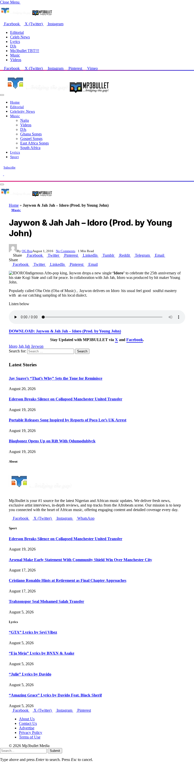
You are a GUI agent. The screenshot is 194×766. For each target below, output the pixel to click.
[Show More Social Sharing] (166, 255)
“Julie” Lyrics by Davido (30, 674)
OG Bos (27, 251)
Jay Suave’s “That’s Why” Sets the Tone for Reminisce (55, 378)
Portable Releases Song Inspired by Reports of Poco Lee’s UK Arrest (67, 420)
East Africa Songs (34, 143)
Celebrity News (22, 111)
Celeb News (20, 37)
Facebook (134, 340)
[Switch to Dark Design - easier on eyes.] (2, 174)
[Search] (1, 178)
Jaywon (37, 346)
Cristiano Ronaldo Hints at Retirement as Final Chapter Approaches (67, 580)
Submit (55, 751)
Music (15, 55)
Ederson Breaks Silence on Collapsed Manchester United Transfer (65, 399)
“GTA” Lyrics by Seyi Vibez (33, 632)
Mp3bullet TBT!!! (24, 51)
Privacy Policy (30, 732)
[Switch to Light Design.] (5, 174)
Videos (15, 60)
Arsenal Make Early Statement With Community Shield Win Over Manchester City (80, 560)
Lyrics (15, 41)
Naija (24, 120)
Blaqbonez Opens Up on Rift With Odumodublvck (52, 441)
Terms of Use (29, 737)
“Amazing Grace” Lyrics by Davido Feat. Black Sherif (55, 695)
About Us (27, 719)
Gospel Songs (31, 138)
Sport (14, 157)
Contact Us (28, 723)
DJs (13, 46)
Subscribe (9, 167)
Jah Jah (24, 346)
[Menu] (2, 95)
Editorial (17, 32)
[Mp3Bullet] (57, 93)
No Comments (65, 251)
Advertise (26, 728)
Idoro (13, 346)
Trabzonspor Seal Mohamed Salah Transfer (46, 601)
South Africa (30, 148)
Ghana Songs (31, 134)
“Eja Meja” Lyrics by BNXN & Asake (41, 653)
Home (15, 102)
